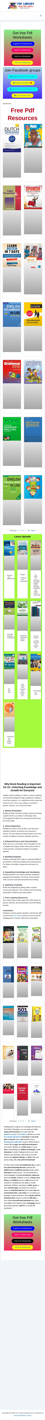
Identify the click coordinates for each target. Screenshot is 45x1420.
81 (29, 531)
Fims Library (17, 915)
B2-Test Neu (9, 690)
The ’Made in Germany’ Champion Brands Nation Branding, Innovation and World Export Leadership (37, 585)
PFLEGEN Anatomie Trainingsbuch (11, 636)
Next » (33, 531)
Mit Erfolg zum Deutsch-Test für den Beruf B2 (23, 689)
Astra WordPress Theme (22, 1415)
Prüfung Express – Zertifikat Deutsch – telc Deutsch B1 (36, 641)
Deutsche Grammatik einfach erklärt (23, 638)
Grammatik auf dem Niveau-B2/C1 (10, 740)
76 (29, 1121)
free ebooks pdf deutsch (13, 1137)
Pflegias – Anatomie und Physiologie (23, 578)
